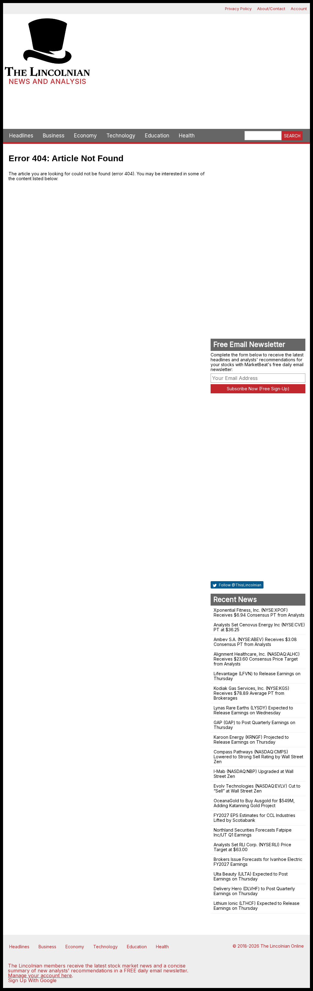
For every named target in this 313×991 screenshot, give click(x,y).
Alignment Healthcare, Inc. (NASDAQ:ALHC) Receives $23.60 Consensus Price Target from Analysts (257, 658)
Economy (85, 136)
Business (53, 136)
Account (299, 8)
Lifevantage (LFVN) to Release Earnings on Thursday (257, 676)
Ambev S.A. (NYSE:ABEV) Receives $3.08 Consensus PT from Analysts (255, 642)
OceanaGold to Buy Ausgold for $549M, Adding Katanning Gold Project (254, 803)
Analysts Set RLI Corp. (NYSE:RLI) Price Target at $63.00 (252, 847)
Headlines (21, 136)
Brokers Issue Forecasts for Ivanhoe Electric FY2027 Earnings (258, 862)
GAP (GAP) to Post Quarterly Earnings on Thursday (254, 725)
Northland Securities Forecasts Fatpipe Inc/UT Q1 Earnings (253, 832)
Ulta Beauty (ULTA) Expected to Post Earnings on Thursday (251, 876)
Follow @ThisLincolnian (239, 585)
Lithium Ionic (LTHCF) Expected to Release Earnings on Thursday (257, 906)
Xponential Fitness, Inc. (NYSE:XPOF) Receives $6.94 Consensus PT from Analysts (259, 612)
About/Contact (271, 8)
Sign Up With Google (32, 980)
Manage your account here (40, 975)
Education (157, 136)
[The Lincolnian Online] (47, 53)
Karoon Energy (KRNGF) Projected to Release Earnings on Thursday (251, 739)
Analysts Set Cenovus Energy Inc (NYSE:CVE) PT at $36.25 (259, 627)
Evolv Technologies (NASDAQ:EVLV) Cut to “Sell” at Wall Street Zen (257, 788)
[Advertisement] (156, 107)
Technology (120, 136)
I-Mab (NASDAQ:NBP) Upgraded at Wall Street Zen (253, 774)
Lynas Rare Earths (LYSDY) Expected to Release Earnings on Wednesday (253, 710)
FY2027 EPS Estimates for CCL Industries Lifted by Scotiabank (254, 818)
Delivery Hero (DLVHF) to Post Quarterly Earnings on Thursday (254, 891)
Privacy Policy (238, 8)
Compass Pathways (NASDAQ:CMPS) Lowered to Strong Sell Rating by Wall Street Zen (258, 756)
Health (187, 136)
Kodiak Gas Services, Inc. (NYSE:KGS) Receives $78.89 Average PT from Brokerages (251, 693)
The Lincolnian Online (282, 946)
